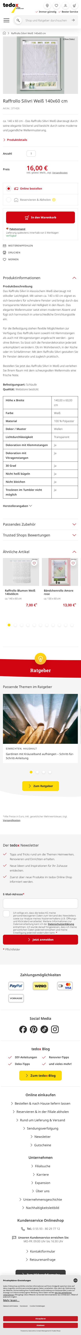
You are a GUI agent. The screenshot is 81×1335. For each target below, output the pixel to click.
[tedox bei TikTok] (44, 1029)
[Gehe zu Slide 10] (66, 625)
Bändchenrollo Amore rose (58, 592)
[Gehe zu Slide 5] (34, 625)
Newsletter (42, 1136)
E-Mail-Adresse (13, 894)
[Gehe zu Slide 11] (72, 625)
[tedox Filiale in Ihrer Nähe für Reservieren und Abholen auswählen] (47, 5)
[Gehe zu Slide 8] (53, 625)
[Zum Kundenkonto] (65, 5)
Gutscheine (42, 1145)
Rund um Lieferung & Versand (42, 1120)
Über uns (43, 1191)
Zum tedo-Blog (43, 1075)
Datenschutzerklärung (61, 924)
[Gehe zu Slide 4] (28, 625)
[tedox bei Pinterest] (34, 1029)
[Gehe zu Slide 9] (59, 625)
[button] (40, 65)
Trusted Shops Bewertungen (26, 535)
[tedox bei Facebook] (23, 1029)
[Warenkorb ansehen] (74, 5)
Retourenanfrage (42, 1259)
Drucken (14, 252)
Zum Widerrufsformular (43, 1274)
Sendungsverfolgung (42, 1128)
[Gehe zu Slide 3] (21, 625)
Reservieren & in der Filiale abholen (43, 1112)
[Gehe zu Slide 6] (40, 625)
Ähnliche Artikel (16, 551)
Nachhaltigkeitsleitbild (42, 1208)
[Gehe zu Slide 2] (15, 625)
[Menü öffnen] (6, 20)
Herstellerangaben (15, 506)
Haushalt (30, 748)
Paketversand (17, 229)
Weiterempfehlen (20, 245)
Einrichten (14, 748)
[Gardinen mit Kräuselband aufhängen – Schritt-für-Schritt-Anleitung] (40, 719)
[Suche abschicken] (73, 20)
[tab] (40, 188)
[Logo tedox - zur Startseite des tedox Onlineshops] (13, 8)
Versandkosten (60, 172)
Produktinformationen (21, 277)
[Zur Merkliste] (56, 5)
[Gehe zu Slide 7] (47, 625)
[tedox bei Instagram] (55, 1029)
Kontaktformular (42, 1251)
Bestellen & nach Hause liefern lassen (42, 1103)
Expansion (42, 1183)
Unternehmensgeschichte (42, 1199)
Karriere (43, 1174)
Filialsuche (42, 1166)
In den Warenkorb (43, 217)
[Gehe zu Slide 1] (9, 625)
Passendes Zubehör (19, 524)
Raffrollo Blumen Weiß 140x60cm (20, 592)
